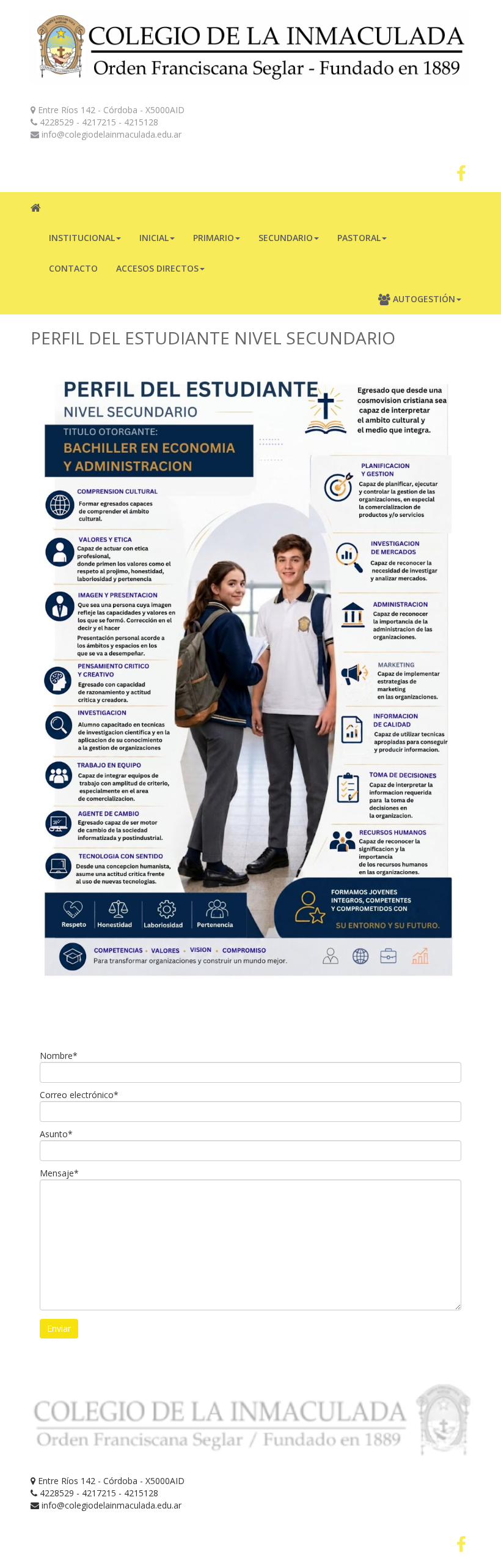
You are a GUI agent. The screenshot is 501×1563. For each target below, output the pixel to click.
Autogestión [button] (422, 299)
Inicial (154, 237)
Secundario (285, 237)
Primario (213, 237)
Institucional (82, 237)
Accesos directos (157, 268)
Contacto (73, 268)
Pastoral (359, 237)
